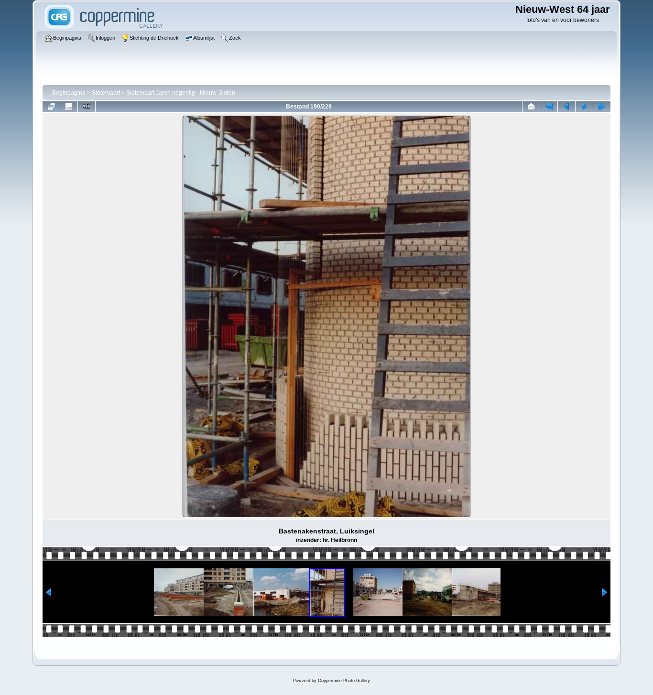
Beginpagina (69, 92)
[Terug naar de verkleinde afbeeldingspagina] (51, 106)
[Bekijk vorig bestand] (566, 106)
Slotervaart (106, 92)
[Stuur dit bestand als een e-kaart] (531, 106)
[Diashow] (86, 106)
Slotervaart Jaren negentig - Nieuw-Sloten (180, 92)
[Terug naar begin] (548, 106)
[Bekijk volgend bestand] (584, 106)
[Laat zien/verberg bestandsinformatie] (68, 106)
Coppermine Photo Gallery (344, 680)
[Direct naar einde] (601, 106)
